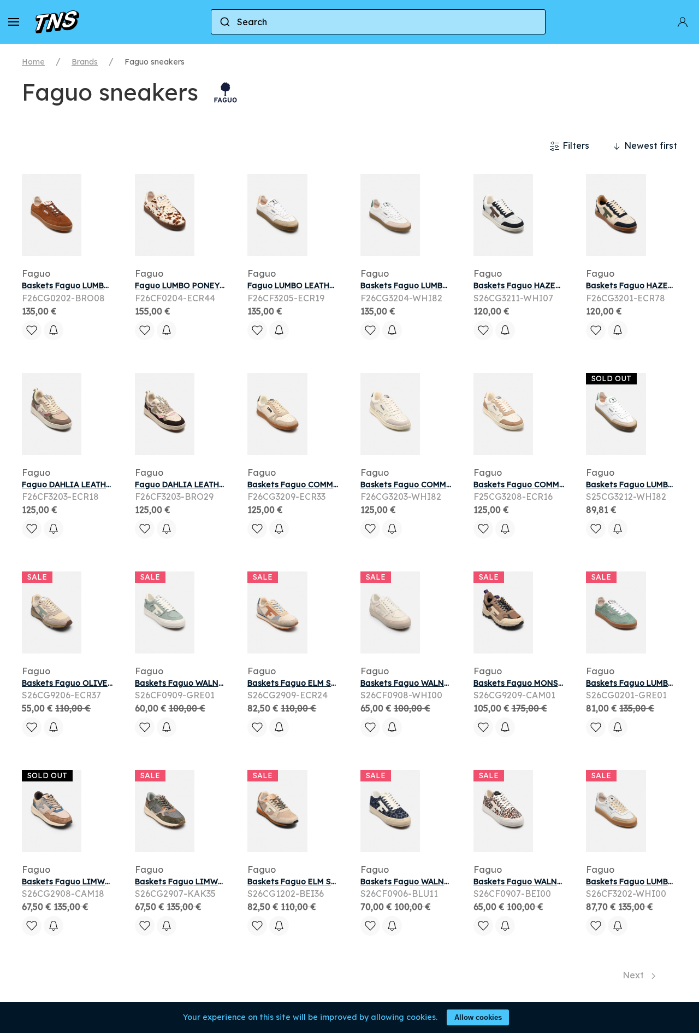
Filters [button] (574, 145)
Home (33, 62)
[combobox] (378, 21)
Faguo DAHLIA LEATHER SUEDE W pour (98, 484)
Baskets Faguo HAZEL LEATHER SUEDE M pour (563, 285)
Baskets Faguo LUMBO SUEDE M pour (94, 285)
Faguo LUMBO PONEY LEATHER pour (206, 285)
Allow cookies (478, 1017)
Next (634, 975)
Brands (85, 62)
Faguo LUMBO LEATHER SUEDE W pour (322, 285)
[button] (13, 22)
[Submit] (224, 22)
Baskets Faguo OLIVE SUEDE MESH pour (101, 683)
